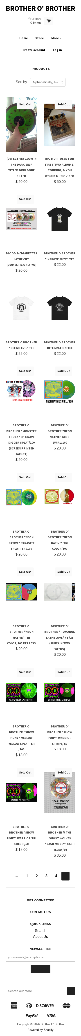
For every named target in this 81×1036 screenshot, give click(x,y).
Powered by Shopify (40, 1030)
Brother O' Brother (40, 8)
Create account (33, 50)
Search (40, 931)
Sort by (21, 82)
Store (39, 38)
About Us (40, 936)
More (55, 38)
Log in (57, 50)
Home (23, 38)
